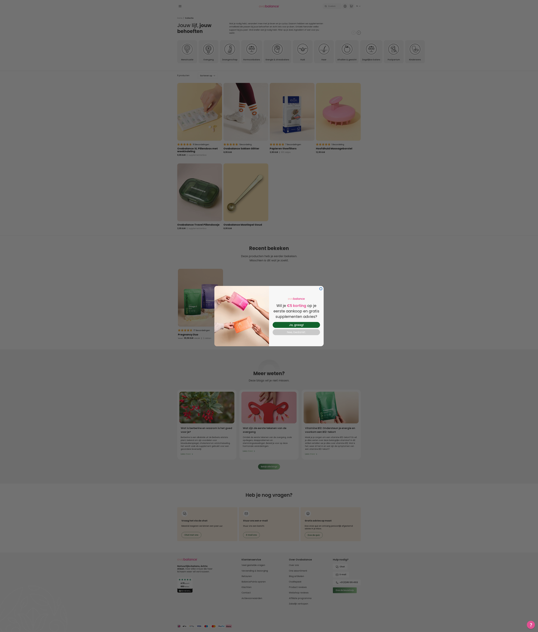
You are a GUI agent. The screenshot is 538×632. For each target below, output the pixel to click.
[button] (531, 625)
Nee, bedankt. (296, 332)
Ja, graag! (296, 325)
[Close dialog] (320, 288)
